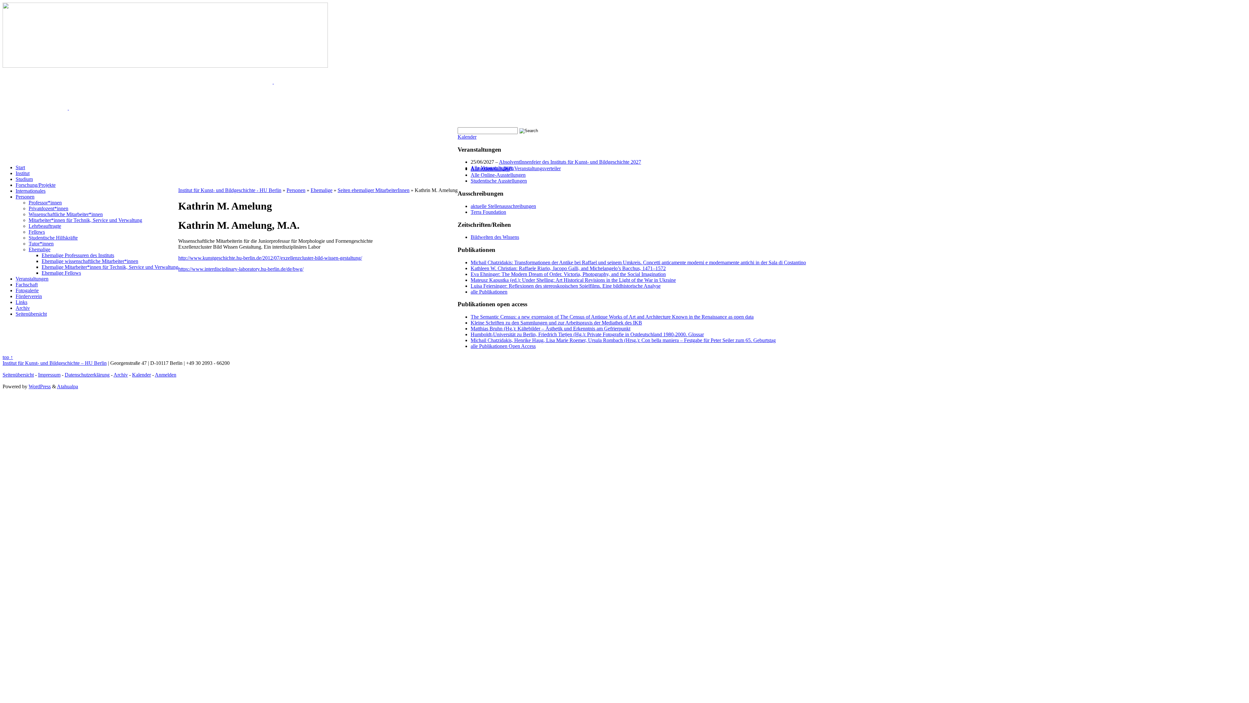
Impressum (49, 375)
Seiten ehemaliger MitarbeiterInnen (374, 190)
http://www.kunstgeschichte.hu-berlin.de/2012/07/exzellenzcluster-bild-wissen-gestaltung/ (270, 258)
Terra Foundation (488, 212)
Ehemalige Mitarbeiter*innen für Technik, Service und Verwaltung (110, 267)
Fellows (37, 232)
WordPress (40, 386)
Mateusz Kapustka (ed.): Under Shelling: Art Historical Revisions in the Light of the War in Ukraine (573, 280)
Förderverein (29, 296)
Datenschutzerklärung (87, 375)
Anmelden (165, 375)
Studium (24, 179)
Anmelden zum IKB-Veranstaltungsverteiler (516, 168)
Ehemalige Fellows (61, 273)
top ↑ (8, 357)
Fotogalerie (27, 290)
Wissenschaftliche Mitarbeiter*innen (66, 214)
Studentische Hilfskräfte (53, 238)
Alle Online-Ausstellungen (498, 175)
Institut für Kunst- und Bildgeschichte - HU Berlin (229, 190)
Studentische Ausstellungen (499, 181)
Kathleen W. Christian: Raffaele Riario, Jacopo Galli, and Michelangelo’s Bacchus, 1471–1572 (568, 268)
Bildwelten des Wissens (495, 237)
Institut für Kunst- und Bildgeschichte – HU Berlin (55, 363)
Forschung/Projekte (36, 185)
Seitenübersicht (31, 314)
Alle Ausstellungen (490, 169)
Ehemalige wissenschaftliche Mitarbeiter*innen (90, 261)
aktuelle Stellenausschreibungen (503, 206)
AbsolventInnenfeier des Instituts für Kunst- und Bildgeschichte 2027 (570, 162)
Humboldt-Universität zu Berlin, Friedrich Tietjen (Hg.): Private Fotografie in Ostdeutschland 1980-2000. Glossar (587, 334)
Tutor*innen (41, 243)
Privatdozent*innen (48, 208)
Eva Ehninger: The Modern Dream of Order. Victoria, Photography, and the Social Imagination (568, 274)
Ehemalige (39, 249)
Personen (25, 197)
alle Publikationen (489, 292)
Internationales (31, 191)
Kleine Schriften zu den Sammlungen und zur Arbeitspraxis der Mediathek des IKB (556, 322)
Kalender (467, 137)
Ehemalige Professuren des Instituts (78, 255)
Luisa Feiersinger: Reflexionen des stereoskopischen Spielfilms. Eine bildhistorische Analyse (566, 286)
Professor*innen (45, 202)
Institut (23, 173)
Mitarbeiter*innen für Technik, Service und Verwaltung (85, 220)
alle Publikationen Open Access (503, 346)
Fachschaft (27, 284)
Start (20, 167)
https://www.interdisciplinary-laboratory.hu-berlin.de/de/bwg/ (240, 269)
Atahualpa (67, 386)
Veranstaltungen (32, 279)
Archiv (23, 308)
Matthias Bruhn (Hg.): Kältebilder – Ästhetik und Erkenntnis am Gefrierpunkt (550, 328)
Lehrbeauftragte (45, 226)
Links (21, 302)
